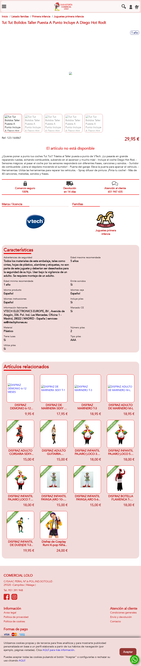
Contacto (115, 621)
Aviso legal (10, 612)
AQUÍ (22, 660)
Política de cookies (14, 621)
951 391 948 (15, 590)
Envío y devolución (121, 617)
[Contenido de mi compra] (137, 7)
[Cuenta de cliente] (131, 7)
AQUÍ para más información (58, 650)
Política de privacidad (16, 617)
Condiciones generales (123, 612)
